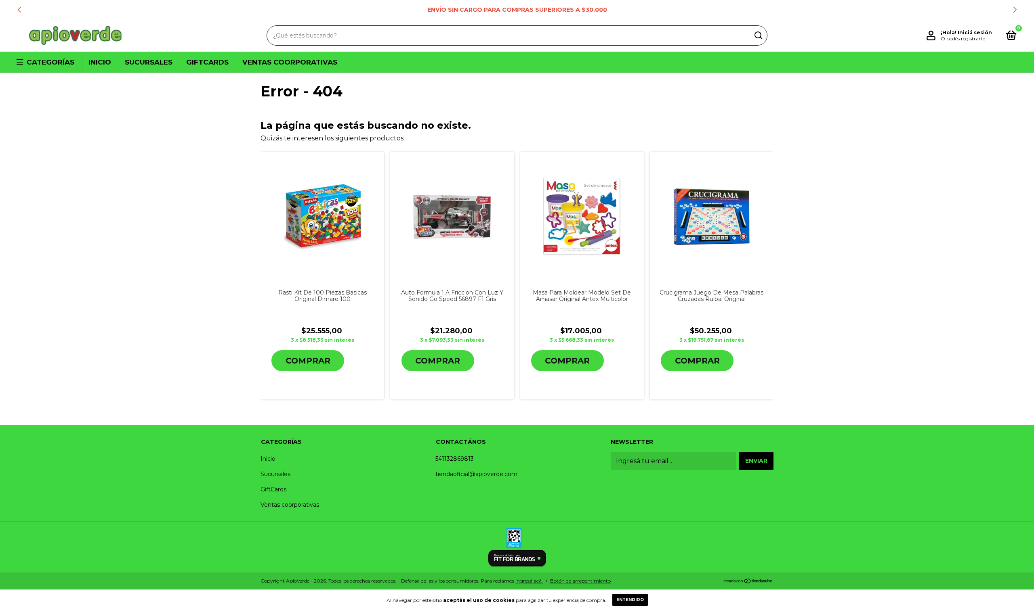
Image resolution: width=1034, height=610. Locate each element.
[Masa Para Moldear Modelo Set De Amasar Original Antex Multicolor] (581, 216)
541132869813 (454, 458)
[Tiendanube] (748, 581)
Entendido (630, 599)
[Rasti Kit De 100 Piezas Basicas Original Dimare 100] (322, 217)
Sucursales (148, 62)
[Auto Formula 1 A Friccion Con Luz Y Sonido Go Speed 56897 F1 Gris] (452, 216)
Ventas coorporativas (289, 62)
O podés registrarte (963, 39)
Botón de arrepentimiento (580, 581)
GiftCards (207, 62)
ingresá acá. (529, 581)
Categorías (50, 62)
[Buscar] (758, 35)
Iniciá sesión (975, 32)
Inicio (99, 62)
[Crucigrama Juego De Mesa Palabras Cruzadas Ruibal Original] (711, 217)
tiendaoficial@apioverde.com (476, 474)
